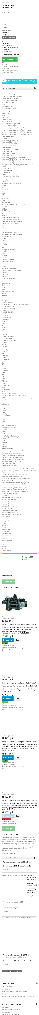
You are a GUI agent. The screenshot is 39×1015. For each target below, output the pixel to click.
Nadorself (4, 327)
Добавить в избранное (8, 645)
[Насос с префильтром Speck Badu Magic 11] (19, 778)
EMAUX (4, 240)
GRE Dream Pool (7, 121)
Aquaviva (4, 229)
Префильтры (6, 389)
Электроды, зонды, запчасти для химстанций (16, 435)
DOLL (3, 387)
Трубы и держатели (8, 291)
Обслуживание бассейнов (10, 70)
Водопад (4, 539)
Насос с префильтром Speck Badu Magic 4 (19, 624)
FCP (3, 374)
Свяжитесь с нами (8, 986)
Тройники (4, 293)
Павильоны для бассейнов (10, 140)
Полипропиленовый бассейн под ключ (14, 95)
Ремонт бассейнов (7, 72)
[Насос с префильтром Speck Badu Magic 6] (19, 661)
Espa (3, 321)
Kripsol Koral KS (7, 314)
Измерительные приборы (9, 510)
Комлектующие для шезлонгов (11, 514)
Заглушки (5, 299)
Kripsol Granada (6, 168)
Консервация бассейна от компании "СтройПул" (18, 996)
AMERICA (5, 382)
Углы (3, 289)
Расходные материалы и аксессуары (13, 455)
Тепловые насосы (7, 265)
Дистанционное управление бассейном (14, 395)
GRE (3, 227)
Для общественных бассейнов (11, 454)
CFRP (3, 378)
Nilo (3, 191)
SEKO (3, 408)
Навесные (5, 535)
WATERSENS (6, 416)
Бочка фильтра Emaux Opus (10, 176)
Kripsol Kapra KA (7, 318)
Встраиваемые (6, 533)
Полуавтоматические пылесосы (12, 476)
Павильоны (5, 68)
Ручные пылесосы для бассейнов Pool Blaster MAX (18, 469)
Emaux (4, 174)
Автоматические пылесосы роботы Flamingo (15, 482)
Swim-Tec (4, 414)
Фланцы (4, 301)
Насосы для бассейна (8, 308)
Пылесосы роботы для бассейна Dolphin (14, 488)
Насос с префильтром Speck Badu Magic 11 (19, 800)
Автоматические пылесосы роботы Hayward (15, 486)
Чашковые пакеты (7, 106)
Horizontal (5, 189)
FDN (3, 353)
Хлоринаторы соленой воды (10, 437)
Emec (3, 412)
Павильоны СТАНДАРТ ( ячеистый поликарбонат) (17, 163)
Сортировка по (7, 575)
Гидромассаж (6, 529)
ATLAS (4, 357)
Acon (3, 397)
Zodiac (4, 431)
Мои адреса (6, 1012)
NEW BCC (5, 361)
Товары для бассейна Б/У (10, 512)
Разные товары (6, 550)
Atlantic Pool (5, 114)
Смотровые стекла (7, 302)
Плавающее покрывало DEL (13, 902)
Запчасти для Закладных (10, 506)
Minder (4, 391)
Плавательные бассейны (9, 100)
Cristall (4, 182)
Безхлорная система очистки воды (13, 450)
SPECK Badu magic (8, 336)
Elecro (3, 242)
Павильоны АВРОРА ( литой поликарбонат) (15, 157)
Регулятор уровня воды (9, 278)
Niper (3, 323)
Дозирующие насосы (8, 427)
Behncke (4, 244)
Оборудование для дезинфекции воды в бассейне (17, 399)
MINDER (4, 210)
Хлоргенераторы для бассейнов (12, 457)
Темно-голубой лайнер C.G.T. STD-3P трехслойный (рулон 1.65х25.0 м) (16, 956)
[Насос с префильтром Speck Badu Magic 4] (19, 602)
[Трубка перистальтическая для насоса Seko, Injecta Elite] (19, 918)
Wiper (3, 333)
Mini (3, 365)
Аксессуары (5, 495)
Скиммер (4, 272)
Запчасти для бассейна (9, 499)
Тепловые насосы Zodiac (9, 268)
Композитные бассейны (9, 125)
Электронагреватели (8, 250)
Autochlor (4, 440)
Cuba (3, 200)
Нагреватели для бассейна (10, 233)
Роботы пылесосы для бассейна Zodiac (14, 484)
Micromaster (5, 404)
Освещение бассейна (8, 463)
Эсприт (4, 115)
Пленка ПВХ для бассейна (10, 223)
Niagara (4, 367)
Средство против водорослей (11, 219)
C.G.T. (4, 231)
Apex (3, 544)
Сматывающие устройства (10, 493)
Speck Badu (5, 335)
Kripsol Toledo (6, 172)
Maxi (3, 363)
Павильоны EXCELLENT (9, 144)
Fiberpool (4, 344)
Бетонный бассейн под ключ (11, 98)
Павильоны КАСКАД (8, 148)
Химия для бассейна (8, 212)
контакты (4, 1)
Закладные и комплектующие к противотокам (16, 537)
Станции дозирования (8, 401)
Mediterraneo (5, 199)
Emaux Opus (5, 350)
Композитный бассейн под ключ (12, 97)
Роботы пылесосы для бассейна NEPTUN (15, 491)
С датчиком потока (7, 261)
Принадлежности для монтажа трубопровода (16, 304)
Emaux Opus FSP (7, 180)
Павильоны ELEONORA (9, 153)
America (4, 369)
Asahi (3, 104)
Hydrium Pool (6, 112)
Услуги (4, 994)
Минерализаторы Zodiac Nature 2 (12, 461)
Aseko (3, 406)
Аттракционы (6, 516)
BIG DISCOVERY (7, 359)
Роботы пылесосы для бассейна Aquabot (14, 489)
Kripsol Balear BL (7, 170)
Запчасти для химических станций (12, 503)
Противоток (5, 531)
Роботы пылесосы (7, 480)
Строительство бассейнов (10, 66)
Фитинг (4, 282)
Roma (3, 197)
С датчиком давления (8, 263)
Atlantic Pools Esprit (8, 119)
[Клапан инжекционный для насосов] (14, 876)
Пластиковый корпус (8, 259)
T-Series (4, 208)
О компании (6, 989)
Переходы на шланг (8, 297)
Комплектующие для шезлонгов (12, 497)
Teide (3, 193)
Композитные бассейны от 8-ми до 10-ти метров (17, 132)
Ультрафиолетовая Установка (11, 433)
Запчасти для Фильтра (9, 508)
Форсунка (5, 274)
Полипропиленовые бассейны (11, 123)
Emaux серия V (6, 178)
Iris (2, 325)
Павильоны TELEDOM (9, 142)
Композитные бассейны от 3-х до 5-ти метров (16, 129)
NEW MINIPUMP (7, 370)
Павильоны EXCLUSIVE (9, 146)
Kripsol (4, 166)
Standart (4, 372)
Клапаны (4, 295)
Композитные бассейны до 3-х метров (13, 127)
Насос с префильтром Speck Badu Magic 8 (19, 742)
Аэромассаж (5, 518)
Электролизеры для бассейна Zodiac (13, 459)
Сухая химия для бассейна (10, 217)
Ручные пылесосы (7, 467)
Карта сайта (6, 999)
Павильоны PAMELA (8, 155)
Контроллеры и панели (9, 425)
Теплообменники (7, 236)
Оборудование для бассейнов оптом (14, 991)
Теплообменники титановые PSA (12, 234)
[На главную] (4, 80)
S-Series (4, 206)
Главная (4, 64)
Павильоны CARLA (8, 151)
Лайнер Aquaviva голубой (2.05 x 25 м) (16, 862)
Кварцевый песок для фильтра (11, 183)
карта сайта (5, 3)
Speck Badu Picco (7, 338)
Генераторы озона (7, 448)
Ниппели (4, 287)
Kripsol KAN (5, 316)
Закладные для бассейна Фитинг (12, 270)
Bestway (4, 110)
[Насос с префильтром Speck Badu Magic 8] (19, 720)
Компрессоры (6, 520)
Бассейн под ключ (7, 93)
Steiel (3, 421)
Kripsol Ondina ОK (7, 312)
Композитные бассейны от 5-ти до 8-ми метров (16, 131)
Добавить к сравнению (9, 647)
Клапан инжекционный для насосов (32, 877)
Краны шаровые (7, 284)
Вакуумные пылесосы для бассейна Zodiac (15, 474)
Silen (3, 329)
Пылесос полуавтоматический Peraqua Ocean (16, 478)
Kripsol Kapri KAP (7, 319)
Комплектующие (7, 202)
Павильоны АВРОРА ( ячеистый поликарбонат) (16, 159)
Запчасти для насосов (9, 501)
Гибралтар (5, 117)
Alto (3, 542)
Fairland (4, 267)
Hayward (4, 185)
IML (3, 187)
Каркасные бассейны (8, 102)
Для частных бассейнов (9, 452)
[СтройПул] (19, 17)
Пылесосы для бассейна (9, 465)
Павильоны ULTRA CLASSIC (10, 149)
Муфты (4, 285)
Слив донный (6, 276)
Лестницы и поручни (8, 306)
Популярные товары (11, 858)
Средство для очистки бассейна (12, 221)
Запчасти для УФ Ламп (9, 505)
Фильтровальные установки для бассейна (15, 165)
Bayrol (3, 403)
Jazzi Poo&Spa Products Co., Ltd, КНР (13, 204)
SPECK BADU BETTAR (9, 340)
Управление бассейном (9, 393)
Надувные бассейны (8, 136)
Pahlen (4, 246)
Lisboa (4, 195)
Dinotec (4, 410)
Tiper (3, 331)
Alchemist (5, 429)
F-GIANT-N (5, 355)
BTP (3, 376)
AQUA (3, 418)
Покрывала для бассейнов (10, 108)
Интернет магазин (7, 74)
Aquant (4, 522)
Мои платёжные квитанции (11, 1009)
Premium (4, 352)
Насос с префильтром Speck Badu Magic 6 (19, 683)
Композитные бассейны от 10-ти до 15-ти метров (17, 134)
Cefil (3, 225)
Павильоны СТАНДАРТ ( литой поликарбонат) (16, 161)
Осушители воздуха (8, 540)
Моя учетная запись (11, 1004)
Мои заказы (5, 1007)
